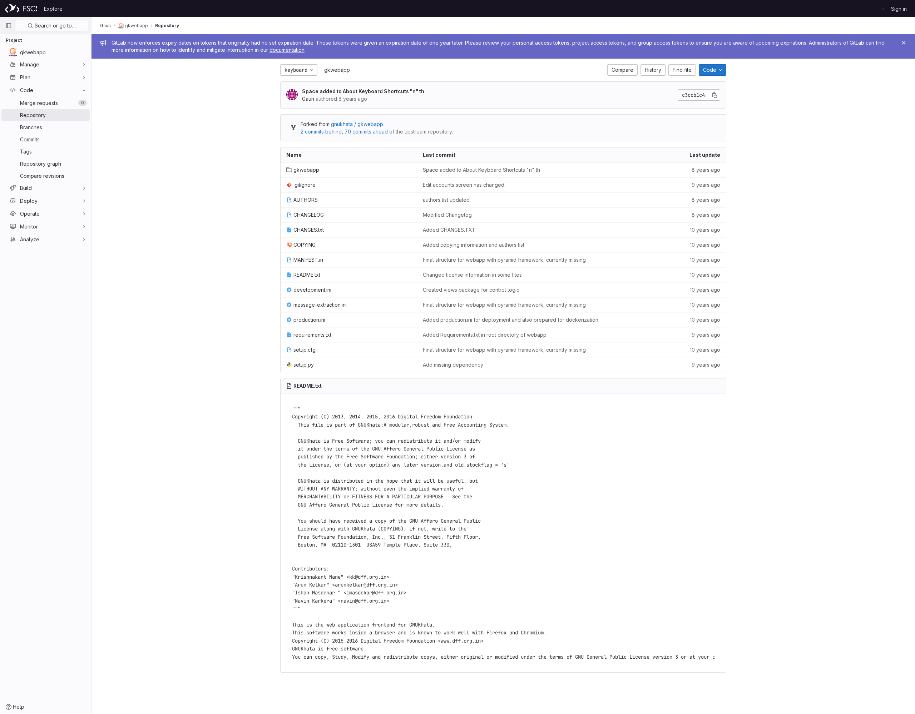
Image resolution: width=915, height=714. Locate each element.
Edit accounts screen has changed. (464, 185)
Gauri (105, 25)
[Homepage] (21, 8)
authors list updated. (447, 200)
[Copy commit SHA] (714, 95)
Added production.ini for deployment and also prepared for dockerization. (511, 320)
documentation (287, 50)
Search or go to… (54, 25)
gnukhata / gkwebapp (357, 124)
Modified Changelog (447, 215)
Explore (53, 9)
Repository (167, 25)
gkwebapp (337, 70)
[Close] (903, 43)
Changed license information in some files (472, 275)
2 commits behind (321, 132)
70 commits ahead (366, 132)
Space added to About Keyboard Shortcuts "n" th (363, 91)
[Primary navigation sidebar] (8, 25)
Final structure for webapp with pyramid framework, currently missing (504, 260)
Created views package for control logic (471, 290)
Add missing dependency (453, 365)
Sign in (899, 9)
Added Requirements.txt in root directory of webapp (484, 335)
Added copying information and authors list (473, 245)
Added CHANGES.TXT (449, 230)
